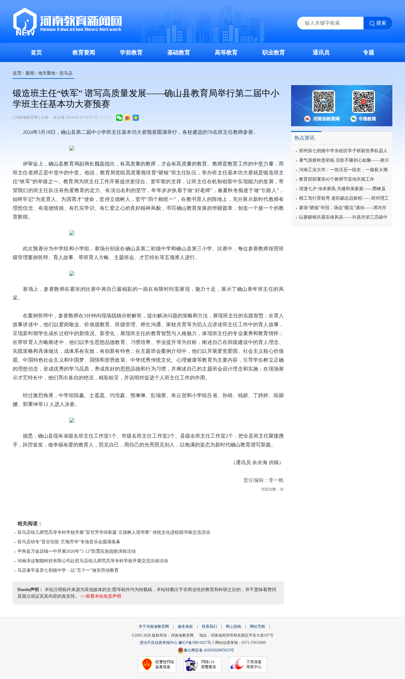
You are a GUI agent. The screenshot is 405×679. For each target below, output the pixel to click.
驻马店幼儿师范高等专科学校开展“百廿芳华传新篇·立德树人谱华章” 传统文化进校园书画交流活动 (113, 532)
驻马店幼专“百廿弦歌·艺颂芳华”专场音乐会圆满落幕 (68, 541)
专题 (368, 52)
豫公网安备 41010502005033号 (209, 650)
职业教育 (273, 52)
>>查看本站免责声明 (101, 596)
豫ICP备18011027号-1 (196, 642)
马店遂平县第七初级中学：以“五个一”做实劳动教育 (68, 570)
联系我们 (209, 626)
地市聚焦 (47, 73)
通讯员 (321, 52)
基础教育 (178, 52)
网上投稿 (233, 626)
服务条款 (185, 626)
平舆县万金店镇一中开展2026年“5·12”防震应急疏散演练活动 (76, 551)
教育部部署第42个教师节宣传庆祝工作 (336, 179)
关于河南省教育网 (154, 626)
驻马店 (66, 73)
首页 (36, 52)
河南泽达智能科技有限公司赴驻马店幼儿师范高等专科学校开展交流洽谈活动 (92, 560)
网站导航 (257, 626)
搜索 (381, 23)
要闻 (29, 73)
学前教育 (131, 52)
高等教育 (226, 52)
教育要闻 (83, 52)
